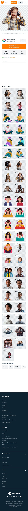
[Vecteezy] (2, 2)
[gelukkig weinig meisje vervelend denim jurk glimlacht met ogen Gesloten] (8, 437)
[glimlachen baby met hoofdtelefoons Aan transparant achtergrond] (8, 105)
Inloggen (21, 2)
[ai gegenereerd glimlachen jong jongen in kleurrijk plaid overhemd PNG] (8, 461)
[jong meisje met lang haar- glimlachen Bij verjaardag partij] (8, 260)
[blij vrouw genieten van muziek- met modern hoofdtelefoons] (8, 93)
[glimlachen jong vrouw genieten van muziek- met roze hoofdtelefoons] (8, 129)
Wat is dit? (12, 57)
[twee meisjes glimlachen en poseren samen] (8, 426)
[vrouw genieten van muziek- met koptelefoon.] (8, 295)
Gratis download (14, 46)
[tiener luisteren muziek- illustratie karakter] (8, 141)
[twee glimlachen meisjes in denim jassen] (8, 449)
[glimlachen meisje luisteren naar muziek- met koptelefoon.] (8, 271)
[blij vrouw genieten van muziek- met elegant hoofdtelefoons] (8, 236)
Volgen (23, 41)
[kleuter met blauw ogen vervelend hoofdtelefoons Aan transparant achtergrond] (8, 117)
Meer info (6, 60)
